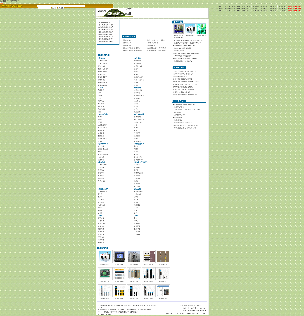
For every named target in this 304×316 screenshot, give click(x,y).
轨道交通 (137, 226)
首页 (220, 10)
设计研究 (273, 6)
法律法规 (256, 10)
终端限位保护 (102, 128)
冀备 (104, 314)
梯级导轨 (137, 186)
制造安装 (282, 10)
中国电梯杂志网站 (294, 10)
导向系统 (101, 162)
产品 (224, 10)
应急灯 (100, 141)
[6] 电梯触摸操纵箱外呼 (105, 34)
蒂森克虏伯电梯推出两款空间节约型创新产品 (188, 40)
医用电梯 (101, 237)
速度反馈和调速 (103, 154)
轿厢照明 (137, 98)
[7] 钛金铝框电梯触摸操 (105, 36)
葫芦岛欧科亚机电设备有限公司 (183, 74)
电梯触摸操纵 (134, 281)
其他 (136, 216)
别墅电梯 (101, 229)
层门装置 (101, 104)
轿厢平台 (137, 101)
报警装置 (101, 136)
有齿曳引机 (137, 63)
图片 (248, 10)
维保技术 (273, 10)
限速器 (100, 117)
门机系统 (101, 101)
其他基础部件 (102, 191)
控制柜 (136, 138)
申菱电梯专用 (104, 264)
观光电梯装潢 (102, 71)
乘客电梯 (101, 232)
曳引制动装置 (138, 77)
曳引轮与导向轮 (139, 80)
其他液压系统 (138, 191)
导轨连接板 (101, 181)
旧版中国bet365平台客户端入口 (9, 1)
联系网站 (128, 312)
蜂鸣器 (100, 210)
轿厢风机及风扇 (139, 95)
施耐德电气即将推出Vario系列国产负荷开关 (187, 43)
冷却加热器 (137, 194)
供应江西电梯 (134, 264)
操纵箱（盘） (138, 122)
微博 (243, 6)
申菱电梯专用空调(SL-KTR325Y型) (185, 45)
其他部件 (137, 146)
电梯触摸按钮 (151, 45)
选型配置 (264, 10)
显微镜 (136, 221)
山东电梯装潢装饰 (152, 43)
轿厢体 (136, 106)
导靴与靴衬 (101, 167)
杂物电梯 (101, 240)
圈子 (243, 10)
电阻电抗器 (101, 205)
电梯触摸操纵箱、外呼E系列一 (132, 50)
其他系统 (101, 160)
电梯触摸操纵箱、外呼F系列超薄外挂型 (186, 125)
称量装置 (101, 130)
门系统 (100, 88)
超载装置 (101, 133)
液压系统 (137, 189)
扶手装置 (137, 165)
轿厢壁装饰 (101, 74)
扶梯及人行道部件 (141, 162)
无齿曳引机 (137, 61)
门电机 (100, 95)
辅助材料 (137, 232)
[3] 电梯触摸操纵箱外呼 (105, 27)
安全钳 (100, 119)
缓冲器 (100, 122)
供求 (224, 8)
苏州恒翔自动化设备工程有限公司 (184, 89)
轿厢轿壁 (137, 112)
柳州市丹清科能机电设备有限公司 (184, 87)
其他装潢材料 (102, 61)
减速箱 (136, 74)
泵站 (135, 213)
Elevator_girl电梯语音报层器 (182, 48)
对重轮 (136, 151)
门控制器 (101, 90)
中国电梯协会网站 (294, 6)
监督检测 (282, 8)
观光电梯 (101, 242)
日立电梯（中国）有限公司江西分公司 (185, 84)
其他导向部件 (102, 165)
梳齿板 (136, 181)
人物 (233, 10)
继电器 (100, 194)
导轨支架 (101, 178)
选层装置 (137, 136)
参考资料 (264, 8)
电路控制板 (137, 141)
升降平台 (101, 221)
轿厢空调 (137, 93)
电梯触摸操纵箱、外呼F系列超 (156, 48)
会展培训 (256, 6)
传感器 (100, 213)
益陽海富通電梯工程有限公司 (182, 79)
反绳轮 (136, 69)
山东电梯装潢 (163, 264)
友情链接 (135, 312)
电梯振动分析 (119, 264)
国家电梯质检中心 (294, 8)
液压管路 (137, 205)
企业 (229, 6)
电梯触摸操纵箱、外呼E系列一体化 (185, 128)
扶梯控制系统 (138, 173)
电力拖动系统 (103, 144)
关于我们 (115, 312)
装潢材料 (101, 58)
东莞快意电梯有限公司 (180, 76)
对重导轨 (101, 175)
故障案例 (273, 8)
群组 (239, 10)
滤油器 (136, 197)
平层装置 (137, 133)
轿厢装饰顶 (101, 80)
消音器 (136, 199)
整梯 (100, 216)
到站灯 (136, 130)
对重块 (136, 154)
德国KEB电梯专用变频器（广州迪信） (186, 58)
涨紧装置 (137, 184)
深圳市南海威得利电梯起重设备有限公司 (186, 82)
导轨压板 (101, 170)
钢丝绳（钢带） (139, 66)
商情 (220, 8)
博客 (239, 8)
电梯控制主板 (127, 45)
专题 (248, 6)
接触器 (100, 197)
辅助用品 (137, 234)
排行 (248, 8)
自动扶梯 (101, 226)
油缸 (135, 210)
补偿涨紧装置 (138, 160)
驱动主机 (137, 167)
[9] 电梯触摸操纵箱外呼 (105, 41)
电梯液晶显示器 (179, 51)
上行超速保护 (102, 125)
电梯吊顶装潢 (127, 43)
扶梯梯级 (137, 178)
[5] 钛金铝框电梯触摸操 (105, 32)
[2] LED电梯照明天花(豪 (105, 25)
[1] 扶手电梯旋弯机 (104, 22)
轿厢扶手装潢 (102, 82)
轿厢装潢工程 (102, 77)
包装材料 (137, 229)
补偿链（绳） (138, 157)
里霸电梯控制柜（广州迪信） (183, 61)
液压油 (136, 202)
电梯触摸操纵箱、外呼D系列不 (156, 50)
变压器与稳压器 (103, 149)
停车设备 (101, 218)
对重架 (136, 149)
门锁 (99, 93)
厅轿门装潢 (101, 66)
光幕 (99, 98)
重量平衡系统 (139, 144)
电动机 (136, 71)
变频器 (136, 82)
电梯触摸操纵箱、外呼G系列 (132, 48)
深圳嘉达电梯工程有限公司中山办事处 (185, 95)
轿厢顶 (136, 109)
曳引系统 (137, 58)
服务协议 (108, 312)
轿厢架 (136, 104)
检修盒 (136, 128)
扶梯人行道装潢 (103, 69)
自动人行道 (101, 223)
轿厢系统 (137, 88)
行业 (224, 6)
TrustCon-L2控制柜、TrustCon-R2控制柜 (186, 53)
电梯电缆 (101, 157)
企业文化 (264, 6)
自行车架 (137, 223)
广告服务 (121, 312)
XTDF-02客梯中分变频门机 (182, 56)
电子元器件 (101, 202)
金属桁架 (137, 175)
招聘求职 (256, 8)
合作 (229, 8)
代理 (233, 8)
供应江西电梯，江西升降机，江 (156, 40)
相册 (243, 8)
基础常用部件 (103, 189)
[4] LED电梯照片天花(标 (105, 29)
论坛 (239, 6)
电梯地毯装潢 (102, 63)
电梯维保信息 (163, 299)
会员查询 (282, 6)
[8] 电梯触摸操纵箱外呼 (105, 39)
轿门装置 (101, 106)
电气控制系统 (139, 114)
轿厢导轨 (101, 173)
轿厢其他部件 (138, 90)
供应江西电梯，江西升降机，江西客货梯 (187, 110)
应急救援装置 (102, 138)
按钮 (135, 125)
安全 (233, 6)
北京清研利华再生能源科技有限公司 (184, 71)
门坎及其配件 (102, 109)
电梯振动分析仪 (128, 40)
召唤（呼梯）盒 (139, 119)
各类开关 (101, 199)
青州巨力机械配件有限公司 (181, 92)
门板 (99, 112)
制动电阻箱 (137, 117)
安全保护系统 (103, 114)
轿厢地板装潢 (102, 85)
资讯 (220, 6)
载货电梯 (101, 234)
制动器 (136, 170)
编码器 (136, 85)
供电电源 (101, 146)
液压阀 (136, 208)
